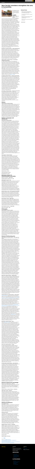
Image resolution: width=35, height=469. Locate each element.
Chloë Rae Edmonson (5, 295)
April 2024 (15, 457)
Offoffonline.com (13, 314)
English (6, 440)
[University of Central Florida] (6, 0)
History (8, 440)
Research (15, 463)
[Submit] (33, 0)
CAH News (3, 2)
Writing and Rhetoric (11, 442)
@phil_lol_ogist (12, 74)
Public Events (16, 462)
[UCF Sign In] (22, 0)
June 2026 (15, 454)
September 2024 (16, 456)
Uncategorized (16, 464)
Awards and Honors (17, 461)
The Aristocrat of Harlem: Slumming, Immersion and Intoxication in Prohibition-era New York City (11, 305)
